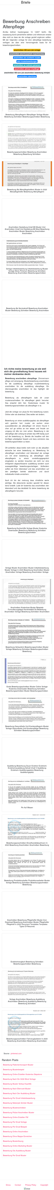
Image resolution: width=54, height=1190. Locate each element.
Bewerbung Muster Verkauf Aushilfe (17, 1084)
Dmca (8, 1185)
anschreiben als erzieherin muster (27, 57)
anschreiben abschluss (27, 76)
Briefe (25, 2)
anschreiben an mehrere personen (27, 65)
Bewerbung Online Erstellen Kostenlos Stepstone (22, 1074)
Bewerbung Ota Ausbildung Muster (17, 1150)
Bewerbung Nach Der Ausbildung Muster (19, 1093)
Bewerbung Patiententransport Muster (18, 1064)
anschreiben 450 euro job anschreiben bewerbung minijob (27, 72)
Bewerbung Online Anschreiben (15, 1131)
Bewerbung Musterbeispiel (13, 1069)
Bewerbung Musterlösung (13, 1141)
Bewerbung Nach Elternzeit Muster (17, 1088)
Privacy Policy (30, 1185)
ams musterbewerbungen (27, 61)
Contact (18, 1185)
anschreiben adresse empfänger (27, 69)
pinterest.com (16, 1053)
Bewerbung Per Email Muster (14, 1155)
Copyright (44, 1185)
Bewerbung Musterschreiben (14, 1107)
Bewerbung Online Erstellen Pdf (15, 1117)
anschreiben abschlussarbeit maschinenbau (27, 54)
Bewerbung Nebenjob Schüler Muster (18, 1103)
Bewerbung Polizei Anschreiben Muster (18, 1112)
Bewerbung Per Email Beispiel (15, 1126)
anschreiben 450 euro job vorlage (27, 50)
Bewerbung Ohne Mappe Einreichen (17, 1136)
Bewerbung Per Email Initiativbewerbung (19, 1098)
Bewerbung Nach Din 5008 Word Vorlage (19, 1079)
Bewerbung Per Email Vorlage (15, 1122)
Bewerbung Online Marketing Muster (17, 1146)
